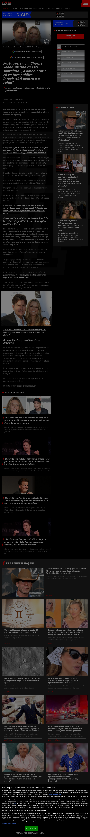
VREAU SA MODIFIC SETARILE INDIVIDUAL (30, 833)
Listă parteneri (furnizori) (10, 823)
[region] (45, 810)
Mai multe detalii (55, 794)
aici (15, 804)
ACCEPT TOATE (31, 829)
